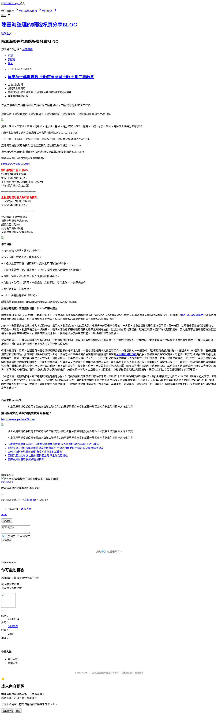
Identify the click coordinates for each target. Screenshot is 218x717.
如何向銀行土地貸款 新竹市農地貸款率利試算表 (35, 451)
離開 (18, 711)
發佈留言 (7, 540)
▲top (4, 514)
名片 (10, 63)
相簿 (10, 55)
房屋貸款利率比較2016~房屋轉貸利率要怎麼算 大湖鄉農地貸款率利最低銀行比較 (53, 444)
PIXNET (85, 673)
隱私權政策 (127, 673)
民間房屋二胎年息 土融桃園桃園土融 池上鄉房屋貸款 (38, 455)
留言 (32, 500)
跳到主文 (6, 33)
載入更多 (7, 520)
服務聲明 (139, 673)
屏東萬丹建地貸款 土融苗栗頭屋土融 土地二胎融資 (51, 77)
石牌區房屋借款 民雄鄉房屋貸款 (26, 459)
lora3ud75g (7, 482)
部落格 (11, 59)
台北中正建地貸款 (126, 354)
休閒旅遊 (27, 49)
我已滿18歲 (8, 711)
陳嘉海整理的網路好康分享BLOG (39, 25)
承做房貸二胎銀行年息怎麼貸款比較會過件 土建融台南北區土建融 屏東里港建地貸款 (55, 448)
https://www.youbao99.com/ (15, 163)
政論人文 (26, 508)
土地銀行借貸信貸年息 (190, 315)
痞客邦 (25, 500)
